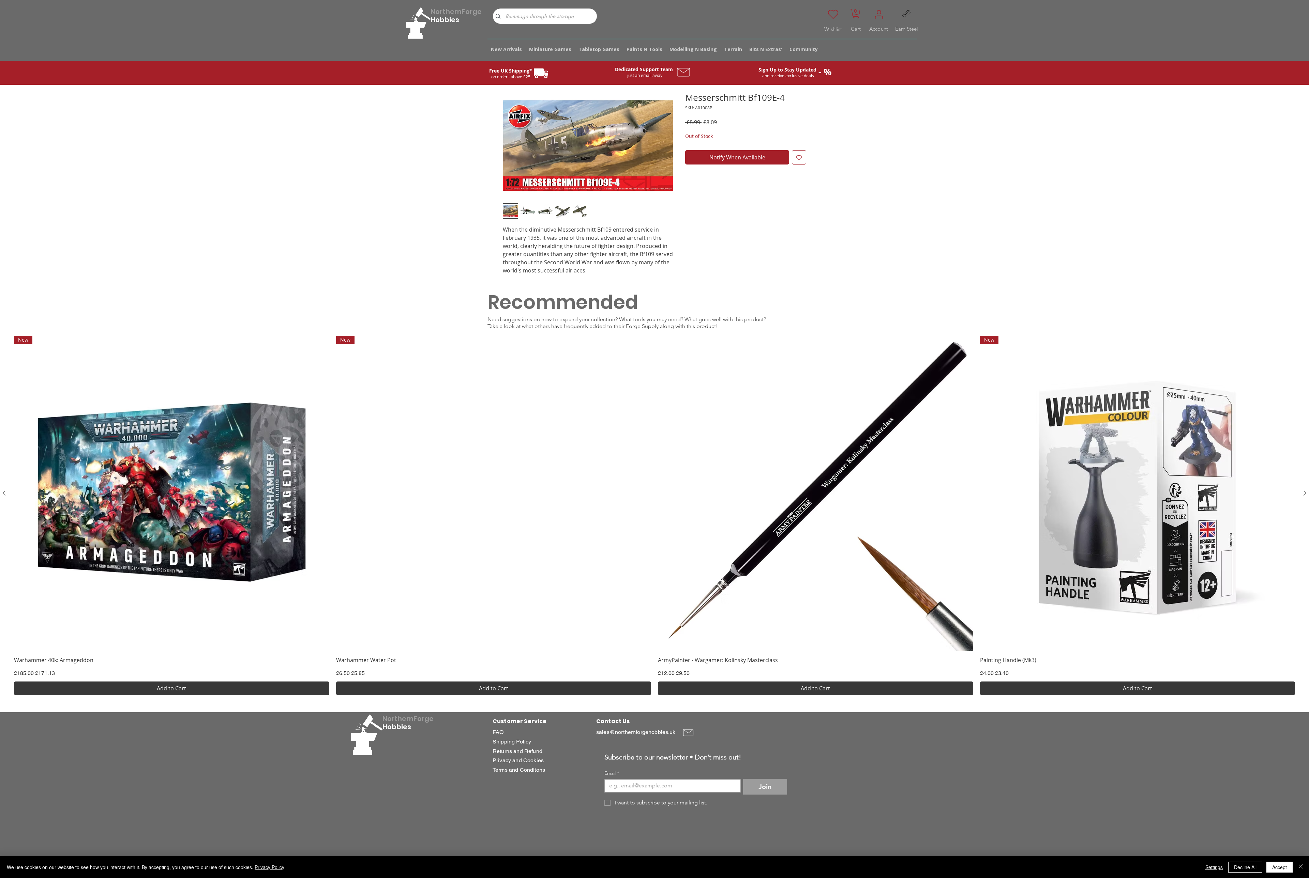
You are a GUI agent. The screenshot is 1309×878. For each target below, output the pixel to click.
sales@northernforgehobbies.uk (636, 732)
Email (611, 773)
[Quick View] (815, 493)
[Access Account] (879, 14)
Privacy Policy (269, 867)
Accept (1279, 867)
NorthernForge (456, 11)
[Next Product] (1305, 493)
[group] (654, 515)
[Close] (1301, 867)
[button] (855, 13)
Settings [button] (1214, 867)
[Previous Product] (4, 493)
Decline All (1245, 867)
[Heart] (833, 14)
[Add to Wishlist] (799, 157)
